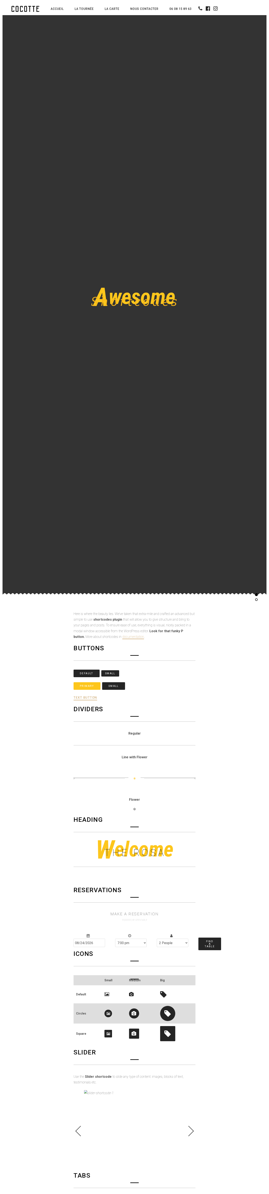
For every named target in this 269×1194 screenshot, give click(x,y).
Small (110, 673)
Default (86, 673)
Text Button (85, 697)
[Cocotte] (27, 9)
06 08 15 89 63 (180, 9)
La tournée (84, 9)
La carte (112, 9)
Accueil (57, 9)
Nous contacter (144, 9)
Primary (87, 685)
